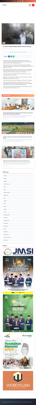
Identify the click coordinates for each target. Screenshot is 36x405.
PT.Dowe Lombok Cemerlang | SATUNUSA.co (24, 402)
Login (14, 1)
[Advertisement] (18, 13)
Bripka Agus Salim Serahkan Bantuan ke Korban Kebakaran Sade (16, 160)
